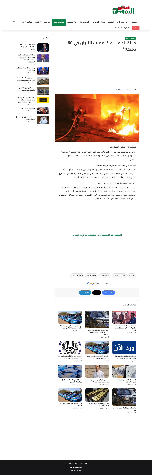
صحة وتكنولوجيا (98, 22)
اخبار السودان (123, 22)
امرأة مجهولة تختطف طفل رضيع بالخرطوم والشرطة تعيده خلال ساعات (98, 332)
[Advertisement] (97, 71)
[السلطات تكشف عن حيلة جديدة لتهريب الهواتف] (124, 371)
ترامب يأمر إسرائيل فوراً (28, 108)
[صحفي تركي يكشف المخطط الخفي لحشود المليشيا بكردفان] (43, 81)
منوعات (47, 22)
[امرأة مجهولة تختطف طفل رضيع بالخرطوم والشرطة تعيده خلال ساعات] (97, 319)
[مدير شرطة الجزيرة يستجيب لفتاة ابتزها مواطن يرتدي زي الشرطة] (124, 347)
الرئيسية (134, 22)
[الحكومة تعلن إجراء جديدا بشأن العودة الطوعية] (43, 120)
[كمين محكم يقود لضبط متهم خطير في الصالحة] (70, 395)
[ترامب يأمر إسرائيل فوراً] (43, 110)
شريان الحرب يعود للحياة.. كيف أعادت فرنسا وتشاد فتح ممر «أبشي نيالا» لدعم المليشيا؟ (25, 100)
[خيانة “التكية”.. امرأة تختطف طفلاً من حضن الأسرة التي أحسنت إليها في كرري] (124, 317)
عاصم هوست (74, 467)
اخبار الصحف (72, 22)
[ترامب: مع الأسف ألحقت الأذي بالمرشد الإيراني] (43, 71)
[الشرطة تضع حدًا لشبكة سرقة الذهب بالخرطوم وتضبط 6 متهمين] (70, 347)
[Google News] (94, 283)
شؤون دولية (84, 22)
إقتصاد (111, 22)
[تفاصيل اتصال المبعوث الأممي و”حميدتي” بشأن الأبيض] (43, 47)
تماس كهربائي (119, 275)
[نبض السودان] (123, 9)
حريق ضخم (104, 275)
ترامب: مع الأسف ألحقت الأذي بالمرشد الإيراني (117, 28)
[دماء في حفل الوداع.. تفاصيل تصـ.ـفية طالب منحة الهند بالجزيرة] (97, 371)
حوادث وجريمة (58, 22)
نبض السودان (130, 90)
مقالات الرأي (27, 22)
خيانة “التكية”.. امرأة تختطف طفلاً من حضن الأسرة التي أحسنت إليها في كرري (124, 328)
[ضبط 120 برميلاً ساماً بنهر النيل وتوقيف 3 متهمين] (70, 371)
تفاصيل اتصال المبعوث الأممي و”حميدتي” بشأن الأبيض (27, 47)
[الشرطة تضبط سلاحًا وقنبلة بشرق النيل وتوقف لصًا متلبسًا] (97, 347)
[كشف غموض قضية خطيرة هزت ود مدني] (124, 397)
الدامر (131, 275)
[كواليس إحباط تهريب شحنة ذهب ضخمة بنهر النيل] (97, 395)
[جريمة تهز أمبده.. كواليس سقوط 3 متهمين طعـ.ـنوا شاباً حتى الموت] (70, 317)
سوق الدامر (91, 275)
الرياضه (38, 22)
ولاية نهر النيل (77, 275)
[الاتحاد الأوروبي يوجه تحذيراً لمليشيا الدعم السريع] (43, 91)
